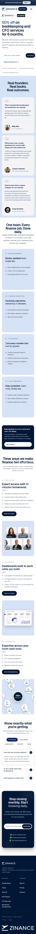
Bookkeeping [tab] (12, 739)
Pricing (22, 888)
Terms (10, 920)
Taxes (4, 888)
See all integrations (10, 672)
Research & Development (6, 906)
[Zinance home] (9, 9)
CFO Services (6, 901)
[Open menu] (31, 9)
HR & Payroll (6, 897)
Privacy (4, 920)
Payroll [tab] (29, 744)
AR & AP (4, 892)
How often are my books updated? (18, 752)
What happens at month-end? (17, 778)
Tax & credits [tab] (24, 739)
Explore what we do (11, 62)
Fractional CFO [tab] (9, 744)
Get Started (22, 9)
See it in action (9, 593)
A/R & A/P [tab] (20, 744)
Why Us (22, 883)
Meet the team (9, 514)
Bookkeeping (6, 883)
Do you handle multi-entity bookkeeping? (17, 770)
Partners (22, 892)
